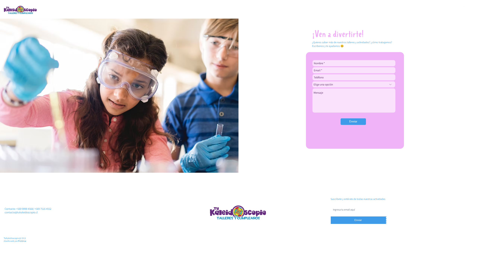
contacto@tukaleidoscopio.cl (21, 212)
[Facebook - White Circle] (457, 9)
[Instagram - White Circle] (467, 9)
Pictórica (22, 241)
